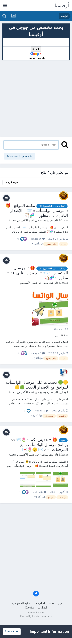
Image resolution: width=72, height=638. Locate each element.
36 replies (36, 238)
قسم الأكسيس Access (21, 220)
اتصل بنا (42, 607)
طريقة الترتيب (12, 182)
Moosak (63, 220)
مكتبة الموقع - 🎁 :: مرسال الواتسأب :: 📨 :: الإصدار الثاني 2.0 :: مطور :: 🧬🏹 (37, 210)
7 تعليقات (36, 353)
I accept (10, 631)
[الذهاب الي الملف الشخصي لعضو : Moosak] (63, 195)
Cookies (29, 607)
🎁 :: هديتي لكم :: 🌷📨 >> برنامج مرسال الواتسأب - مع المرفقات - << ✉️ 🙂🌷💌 (39, 445)
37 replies (38, 492)
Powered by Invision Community (36, 616)
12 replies (40, 410)
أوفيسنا (62, 5)
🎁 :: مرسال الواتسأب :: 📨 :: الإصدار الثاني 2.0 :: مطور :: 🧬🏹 (37, 273)
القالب (41, 603)
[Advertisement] (36, 96)
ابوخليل (63, 392)
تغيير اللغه (57, 603)
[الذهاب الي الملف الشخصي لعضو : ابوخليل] (63, 372)
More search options (18, 156)
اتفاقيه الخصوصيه (22, 603)
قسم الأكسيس (28, 282)
